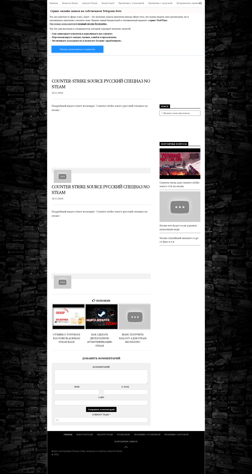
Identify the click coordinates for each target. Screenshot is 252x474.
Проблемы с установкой (131, 3)
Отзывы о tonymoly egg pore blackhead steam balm (66, 338)
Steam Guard (108, 3)
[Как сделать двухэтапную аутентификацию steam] (101, 316)
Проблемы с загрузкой (160, 3)
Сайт (101, 397)
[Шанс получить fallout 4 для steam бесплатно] (134, 316)
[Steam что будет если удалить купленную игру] (180, 206)
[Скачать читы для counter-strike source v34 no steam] (180, 163)
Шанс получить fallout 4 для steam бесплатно (132, 338)
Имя (76, 386)
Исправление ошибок (188, 3)
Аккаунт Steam (89, 3)
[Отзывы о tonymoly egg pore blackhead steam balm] (68, 316)
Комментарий (101, 367)
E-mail (125, 386)
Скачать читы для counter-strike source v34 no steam (180, 184)
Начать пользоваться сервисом (77, 49)
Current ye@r (101, 414)
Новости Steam (70, 3)
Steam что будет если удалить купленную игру (178, 227)
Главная (53, 3)
